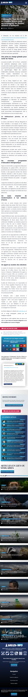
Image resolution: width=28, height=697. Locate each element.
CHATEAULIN (5, 15)
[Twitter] (7, 653)
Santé (10, 15)
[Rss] (16, 653)
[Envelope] (25, 653)
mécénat (5, 334)
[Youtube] (11, 653)
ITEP (24, 333)
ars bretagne (9, 331)
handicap (21, 333)
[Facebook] (3, 653)
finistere (16, 333)
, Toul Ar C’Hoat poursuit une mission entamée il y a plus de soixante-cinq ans (14, 38)
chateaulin (14, 331)
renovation (10, 334)
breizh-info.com (22, 311)
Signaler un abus (8, 384)
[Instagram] (20, 653)
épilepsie (12, 333)
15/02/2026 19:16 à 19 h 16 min (11, 367)
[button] (26, 3)
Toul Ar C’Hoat (16, 334)
